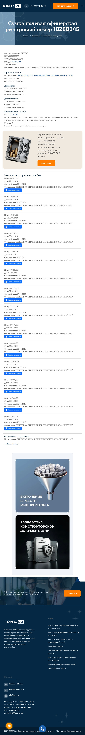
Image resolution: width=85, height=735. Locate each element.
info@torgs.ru (14, 695)
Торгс (25, 35)
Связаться (72, 593)
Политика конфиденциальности (68, 731)
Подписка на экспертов (57, 668)
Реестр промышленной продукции (47, 35)
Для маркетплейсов (55, 646)
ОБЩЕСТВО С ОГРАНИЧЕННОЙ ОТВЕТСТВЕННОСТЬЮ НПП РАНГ (45, 75)
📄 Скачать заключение (13, 190)
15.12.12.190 (16, 62)
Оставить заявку (64, 6)
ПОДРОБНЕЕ (46, 163)
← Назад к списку (11, 444)
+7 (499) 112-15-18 (38, 6)
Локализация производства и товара (61, 664)
